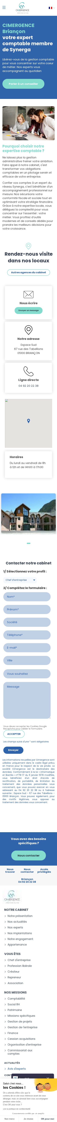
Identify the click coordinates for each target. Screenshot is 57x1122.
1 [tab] (28, 543)
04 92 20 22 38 (28, 386)
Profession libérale (20, 966)
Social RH (14, 1004)
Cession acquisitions (21, 1039)
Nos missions (15, 992)
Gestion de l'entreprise (22, 1027)
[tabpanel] (28, 513)
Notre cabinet (16, 910)
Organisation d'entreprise (24, 1044)
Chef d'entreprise (19, 960)
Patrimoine (15, 1010)
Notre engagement (20, 939)
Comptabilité (16, 998)
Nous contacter (29, 855)
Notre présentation (20, 916)
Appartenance (17, 944)
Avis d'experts (17, 1069)
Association (15, 983)
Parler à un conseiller (23, 84)
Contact (10, 1075)
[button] (28, 421)
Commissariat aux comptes (20, 1052)
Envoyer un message (29, 310)
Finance (13, 1033)
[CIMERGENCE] (22, 8)
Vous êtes (12, 954)
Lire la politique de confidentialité (16, 1109)
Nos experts (15, 927)
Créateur (13, 971)
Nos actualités (17, 922)
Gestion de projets (20, 1021)
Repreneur (14, 977)
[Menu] (3, 7)
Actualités (12, 1063)
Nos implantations (20, 933)
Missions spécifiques (21, 1016)
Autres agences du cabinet (28, 272)
